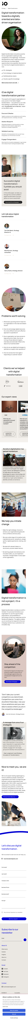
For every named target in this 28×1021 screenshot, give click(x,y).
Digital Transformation (13, 8)
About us (4, 957)
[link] (9, 419)
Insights (4, 954)
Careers (4, 952)
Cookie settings (14, 1018)
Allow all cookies (14, 1010)
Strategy (4, 8)
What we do (5, 949)
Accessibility (17, 992)
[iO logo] (5, 4)
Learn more (5, 1006)
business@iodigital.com (11, 858)
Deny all (14, 1014)
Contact (4, 960)
